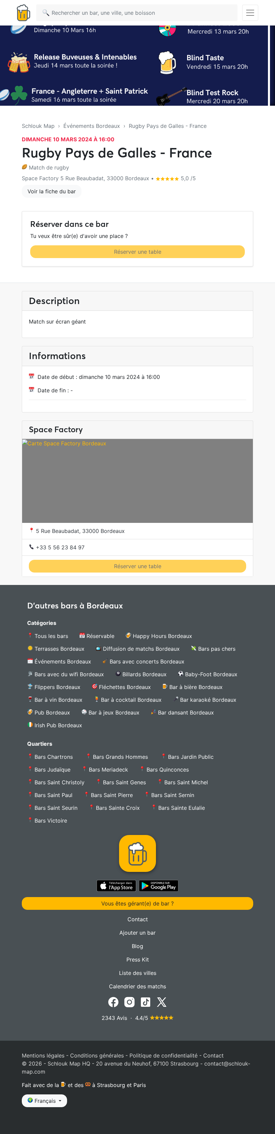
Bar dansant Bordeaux (185, 712)
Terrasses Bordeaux (59, 648)
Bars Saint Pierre (111, 795)
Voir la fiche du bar (52, 191)
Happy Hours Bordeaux (161, 636)
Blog (137, 946)
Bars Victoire (50, 820)
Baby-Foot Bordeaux (210, 674)
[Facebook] (113, 1001)
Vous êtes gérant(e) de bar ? (137, 903)
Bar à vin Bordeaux (57, 699)
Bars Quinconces (167, 769)
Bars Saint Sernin (172, 795)
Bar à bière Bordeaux (195, 687)
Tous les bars (50, 636)
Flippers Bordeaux (56, 687)
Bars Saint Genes (123, 782)
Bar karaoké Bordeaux (207, 699)
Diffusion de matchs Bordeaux (140, 648)
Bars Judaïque (51, 769)
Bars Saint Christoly (59, 782)
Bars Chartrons (53, 756)
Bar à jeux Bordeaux (113, 712)
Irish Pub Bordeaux (57, 725)
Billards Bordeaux (144, 674)
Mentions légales (43, 1055)
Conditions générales (97, 1055)
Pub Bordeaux (51, 712)
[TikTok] (145, 1001)
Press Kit (137, 959)
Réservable (99, 636)
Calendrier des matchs (137, 986)
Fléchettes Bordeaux (124, 687)
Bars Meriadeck (107, 769)
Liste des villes (137, 973)
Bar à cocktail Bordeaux (130, 699)
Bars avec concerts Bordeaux (146, 661)
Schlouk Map (38, 125)
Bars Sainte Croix (117, 807)
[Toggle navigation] (250, 13)
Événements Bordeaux (91, 125)
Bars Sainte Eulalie (181, 807)
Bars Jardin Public (190, 756)
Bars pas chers (216, 648)
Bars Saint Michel (185, 782)
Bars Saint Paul (52, 795)
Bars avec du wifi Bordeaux (68, 674)
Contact (137, 919)
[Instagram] (129, 1001)
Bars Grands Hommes (120, 756)
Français (45, 1100)
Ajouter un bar (137, 932)
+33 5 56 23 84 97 (59, 547)
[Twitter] (161, 1001)
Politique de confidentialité (163, 1055)
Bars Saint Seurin (55, 807)
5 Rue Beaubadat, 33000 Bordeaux (79, 531)
